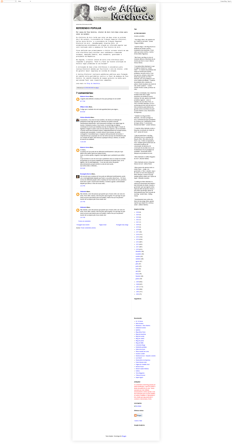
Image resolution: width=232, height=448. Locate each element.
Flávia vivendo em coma (142, 351)
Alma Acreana (139, 323)
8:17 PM (82, 101)
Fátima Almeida (85, 117)
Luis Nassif (139, 358)
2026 (137, 212)
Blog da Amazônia (93, 83)
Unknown (83, 191)
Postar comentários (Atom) (88, 228)
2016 (137, 234)
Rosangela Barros (85, 174)
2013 (137, 242)
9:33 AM (82, 168)
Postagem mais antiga (122, 224)
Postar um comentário (84, 221)
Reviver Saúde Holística (142, 368)
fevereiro (138, 276)
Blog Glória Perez (140, 332)
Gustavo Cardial (140, 353)
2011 (137, 247)
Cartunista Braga (140, 345)
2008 (137, 284)
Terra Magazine (140, 373)
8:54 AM (82, 111)
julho (137, 264)
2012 (137, 244)
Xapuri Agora (139, 377)
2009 (137, 282)
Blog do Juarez (140, 340)
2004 (137, 294)
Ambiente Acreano (141, 327)
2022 (137, 219)
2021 (137, 222)
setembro (138, 259)
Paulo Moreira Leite (141, 362)
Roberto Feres (84, 96)
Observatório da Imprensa (143, 360)
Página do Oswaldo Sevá (142, 364)
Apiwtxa (138, 330)
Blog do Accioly (140, 336)
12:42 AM (83, 141)
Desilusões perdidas (141, 347)
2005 (137, 291)
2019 (137, 227)
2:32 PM (82, 186)
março (137, 273)
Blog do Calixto (140, 338)
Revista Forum (140, 366)
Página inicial (102, 224)
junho (137, 266)
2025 (137, 214)
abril (137, 271)
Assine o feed (138, 420)
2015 (137, 237)
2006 (137, 289)
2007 (137, 286)
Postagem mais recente (83, 224)
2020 (137, 224)
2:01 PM (82, 201)
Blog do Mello (139, 343)
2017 (137, 232)
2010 (137, 249)
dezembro (139, 251)
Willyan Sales (84, 107)
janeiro (138, 278)
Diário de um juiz (140, 349)
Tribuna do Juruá (140, 375)
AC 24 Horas (139, 321)
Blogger (124, 436)
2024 (137, 217)
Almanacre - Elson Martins (143, 325)
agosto (138, 261)
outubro (138, 256)
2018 (137, 229)
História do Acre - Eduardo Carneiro (146, 356)
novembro (139, 254)
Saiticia (138, 371)
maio (137, 268)
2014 (137, 239)
